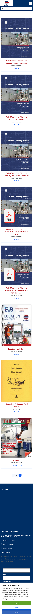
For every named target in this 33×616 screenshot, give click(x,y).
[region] (16, 599)
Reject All (16, 612)
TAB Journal (16, 460)
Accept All (16, 603)
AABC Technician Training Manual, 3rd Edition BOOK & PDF (16, 231)
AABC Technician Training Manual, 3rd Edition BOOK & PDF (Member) (16, 290)
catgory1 (16, 409)
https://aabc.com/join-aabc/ (17, 558)
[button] (30, 3)
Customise (16, 607)
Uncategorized (16, 66)
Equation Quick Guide (16, 349)
